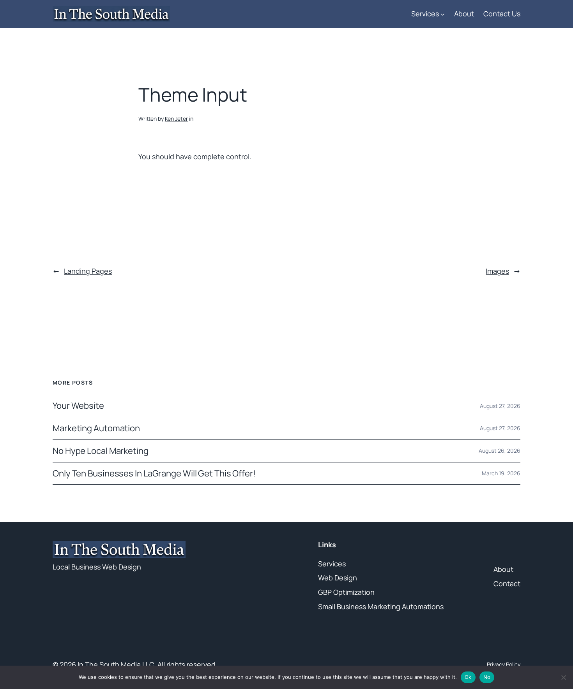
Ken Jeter (176, 118)
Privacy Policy (503, 664)
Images (497, 271)
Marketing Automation (96, 428)
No (487, 677)
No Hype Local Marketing (101, 451)
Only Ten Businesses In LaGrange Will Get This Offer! (154, 473)
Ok (468, 677)
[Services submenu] (442, 14)
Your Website (78, 406)
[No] (563, 677)
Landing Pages (88, 271)
